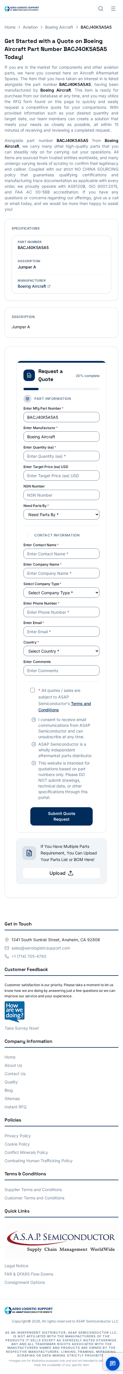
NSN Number (34, 486)
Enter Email (33, 623)
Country (31, 642)
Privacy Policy (18, 1135)
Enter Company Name (42, 564)
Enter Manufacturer (40, 428)
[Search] (101, 8)
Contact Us (15, 1073)
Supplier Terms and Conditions (33, 1189)
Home (10, 27)
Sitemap (12, 1098)
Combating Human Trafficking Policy (39, 1160)
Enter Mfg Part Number (43, 408)
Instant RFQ (16, 1106)
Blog (9, 1090)
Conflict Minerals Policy (26, 1152)
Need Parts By (36, 506)
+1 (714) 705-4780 (28, 956)
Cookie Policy (17, 1144)
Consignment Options (25, 1282)
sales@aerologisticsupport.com (40, 947)
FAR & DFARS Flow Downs (29, 1274)
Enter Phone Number (41, 603)
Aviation (30, 27)
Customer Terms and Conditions (34, 1197)
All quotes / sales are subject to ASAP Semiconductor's (64, 700)
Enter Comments (37, 662)
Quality (11, 1081)
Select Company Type (42, 584)
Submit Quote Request (61, 816)
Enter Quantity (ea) (39, 447)
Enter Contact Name (41, 545)
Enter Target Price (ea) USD (45, 467)
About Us (13, 1065)
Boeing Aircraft (59, 27)
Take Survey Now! (22, 1028)
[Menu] (113, 8)
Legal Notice (16, 1265)
